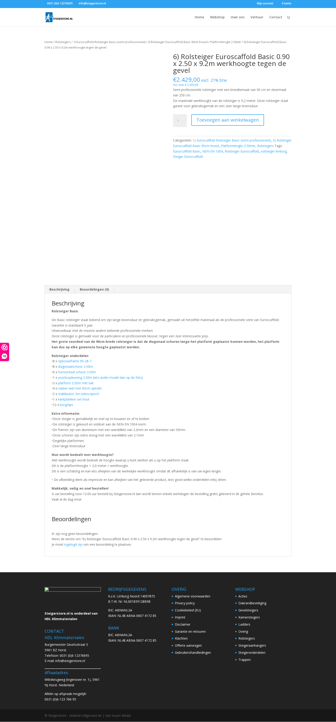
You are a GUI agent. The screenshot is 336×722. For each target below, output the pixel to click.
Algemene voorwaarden (192, 596)
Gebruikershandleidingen (193, 652)
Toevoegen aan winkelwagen (227, 120)
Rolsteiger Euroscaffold (242, 151)
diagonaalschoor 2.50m (75, 366)
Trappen (244, 659)
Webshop (217, 17)
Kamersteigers (249, 617)
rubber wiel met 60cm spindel (79, 388)
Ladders (244, 624)
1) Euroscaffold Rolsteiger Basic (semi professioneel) (109, 42)
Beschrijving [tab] (59, 289)
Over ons (238, 17)
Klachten (181, 638)
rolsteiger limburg (274, 151)
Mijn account (265, 3)
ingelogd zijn (73, 544)
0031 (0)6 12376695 (74, 655)
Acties (242, 596)
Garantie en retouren (190, 631)
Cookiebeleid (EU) (188, 610)
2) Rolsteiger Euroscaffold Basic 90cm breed (178, 42)
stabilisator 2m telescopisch (78, 394)
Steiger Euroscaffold (188, 156)
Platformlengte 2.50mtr (225, 42)
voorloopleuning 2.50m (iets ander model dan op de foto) (100, 377)
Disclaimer (182, 624)
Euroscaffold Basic (186, 151)
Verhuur (257, 17)
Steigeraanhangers (252, 645)
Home (199, 17)
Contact (275, 17)
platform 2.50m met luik (75, 383)
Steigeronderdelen (251, 652)
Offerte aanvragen (188, 645)
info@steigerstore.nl (70, 661)
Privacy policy (185, 603)
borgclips (66, 405)
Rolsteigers (63, 42)
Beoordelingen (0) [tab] (94, 289)
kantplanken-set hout (73, 399)
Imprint (180, 617)
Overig (243, 631)
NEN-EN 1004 (212, 151)
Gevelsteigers (248, 610)
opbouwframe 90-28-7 (74, 361)
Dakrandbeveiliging (252, 603)
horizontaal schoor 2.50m (77, 372)
